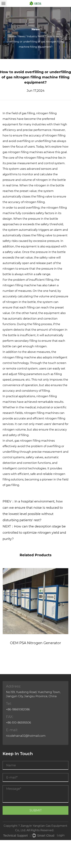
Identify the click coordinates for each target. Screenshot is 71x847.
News (21, 36)
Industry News (35, 36)
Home (12, 36)
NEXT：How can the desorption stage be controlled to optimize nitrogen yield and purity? (34, 532)
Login (61, 835)
